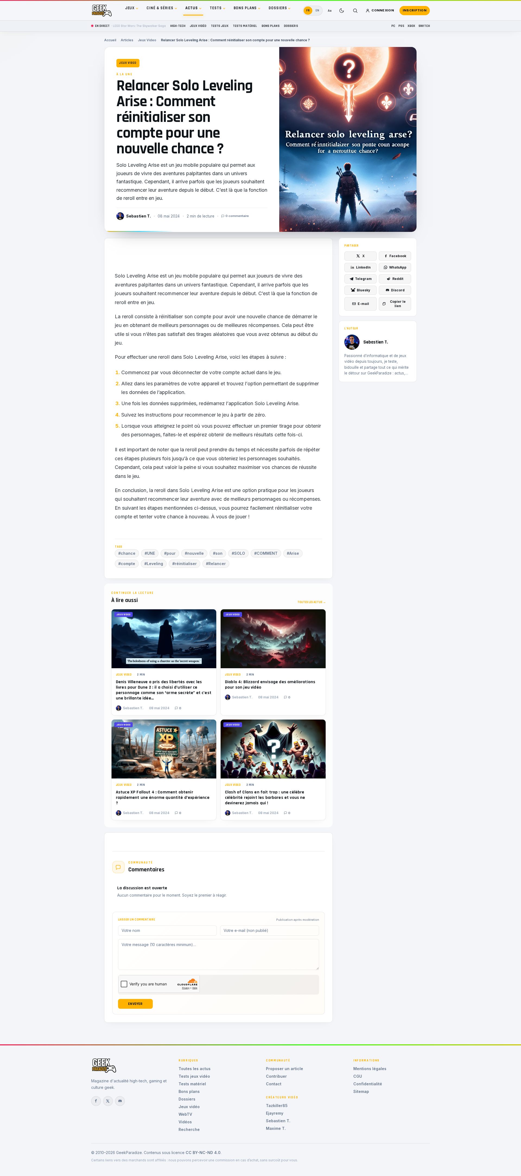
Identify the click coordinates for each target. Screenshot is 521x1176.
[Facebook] (96, 1101)
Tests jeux (219, 26)
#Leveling (153, 563)
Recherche (189, 1129)
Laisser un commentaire (136, 920)
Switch (424, 26)
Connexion (382, 10)
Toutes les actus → (311, 602)
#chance (126, 553)
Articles (127, 40)
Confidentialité (367, 1084)
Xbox (411, 26)
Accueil (110, 40)
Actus (191, 8)
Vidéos (185, 1122)
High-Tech (177, 26)
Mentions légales (369, 1068)
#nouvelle (194, 553)
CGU (357, 1076)
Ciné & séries (160, 8)
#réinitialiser (184, 563)
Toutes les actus (195, 1068)
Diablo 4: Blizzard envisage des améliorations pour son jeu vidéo (270, 684)
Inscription (415, 10)
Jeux (130, 8)
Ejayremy (274, 1113)
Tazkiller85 (277, 1105)
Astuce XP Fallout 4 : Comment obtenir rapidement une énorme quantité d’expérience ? (162, 797)
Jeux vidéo (198, 26)
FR (308, 10)
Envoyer (135, 1003)
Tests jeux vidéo (194, 1076)
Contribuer (276, 1076)
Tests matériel (245, 26)
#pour (170, 553)
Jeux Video (147, 40)
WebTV (185, 1114)
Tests (215, 8)
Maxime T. (276, 1128)
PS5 (401, 26)
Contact (273, 1084)
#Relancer (216, 563)
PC (393, 26)
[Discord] (120, 1101)
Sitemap (361, 1091)
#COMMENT (266, 553)
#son (218, 553)
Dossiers (278, 8)
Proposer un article (284, 1068)
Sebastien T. (278, 1120)
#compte (126, 563)
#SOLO (238, 553)
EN (317, 10)
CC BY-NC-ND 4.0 (203, 1152)
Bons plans (245, 8)
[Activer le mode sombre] (342, 10)
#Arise (293, 553)
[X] (108, 1101)
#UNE (150, 553)
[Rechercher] (355, 10)
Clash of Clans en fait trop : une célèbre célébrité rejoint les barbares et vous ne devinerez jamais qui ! (265, 797)
